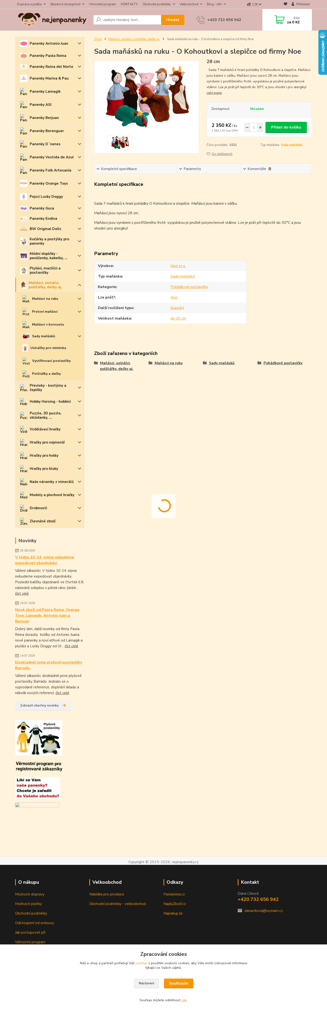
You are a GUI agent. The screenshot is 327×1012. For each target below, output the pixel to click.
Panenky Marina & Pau (49, 78)
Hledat (172, 19)
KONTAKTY (129, 4)
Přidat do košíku (286, 127)
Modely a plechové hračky (52, 495)
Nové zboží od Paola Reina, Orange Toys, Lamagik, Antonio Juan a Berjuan (47, 615)
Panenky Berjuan (44, 117)
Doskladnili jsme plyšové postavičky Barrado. (48, 665)
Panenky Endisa (43, 218)
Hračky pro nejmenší (47, 442)
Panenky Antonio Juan (49, 43)
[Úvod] (52, 19)
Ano (173, 297)
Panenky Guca (42, 208)
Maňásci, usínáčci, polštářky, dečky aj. (45, 284)
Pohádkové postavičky (189, 286)
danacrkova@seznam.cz (263, 910)
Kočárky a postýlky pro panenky (49, 241)
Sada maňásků (292, 145)
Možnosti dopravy (30, 894)
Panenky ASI (40, 104)
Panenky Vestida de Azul (52, 157)
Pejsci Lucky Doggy (46, 196)
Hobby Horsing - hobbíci (50, 401)
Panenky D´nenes (45, 144)
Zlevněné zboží (43, 521)
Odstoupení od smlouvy (34, 923)
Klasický (177, 308)
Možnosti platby (28, 903)
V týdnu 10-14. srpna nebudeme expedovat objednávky (44, 560)
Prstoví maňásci (45, 311)
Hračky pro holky (44, 455)
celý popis (214, 93)
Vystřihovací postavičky (51, 361)
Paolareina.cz (174, 894)
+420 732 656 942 (224, 19)
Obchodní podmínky (157, 4)
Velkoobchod (189, 4)
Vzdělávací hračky (45, 429)
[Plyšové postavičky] (38, 737)
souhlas (141, 963)
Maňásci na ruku (45, 298)
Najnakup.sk (173, 913)
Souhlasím (178, 983)
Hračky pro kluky (44, 468)
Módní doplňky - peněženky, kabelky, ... (49, 255)
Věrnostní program (102, 4)
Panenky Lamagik (45, 91)
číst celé (22, 593)
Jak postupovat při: (30, 932)
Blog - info (214, 4)
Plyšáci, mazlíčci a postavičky (45, 270)
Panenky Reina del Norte (51, 66)
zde (184, 1000)
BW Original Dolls (45, 228)
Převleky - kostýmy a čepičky (48, 387)
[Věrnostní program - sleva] (39, 766)
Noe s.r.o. (178, 265)
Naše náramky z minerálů (52, 481)
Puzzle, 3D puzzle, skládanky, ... (46, 415)
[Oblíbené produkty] (285, 4)
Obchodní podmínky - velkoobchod (117, 903)
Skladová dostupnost (65, 4)
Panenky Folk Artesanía (50, 170)
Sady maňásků (43, 336)
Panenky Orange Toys (49, 183)
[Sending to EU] (37, 806)
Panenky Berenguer (47, 131)
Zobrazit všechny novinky (39, 705)
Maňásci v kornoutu (48, 324)
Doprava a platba (29, 4)
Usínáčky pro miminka (48, 348)
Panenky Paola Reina (48, 55)
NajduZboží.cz (175, 903)
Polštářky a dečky (46, 373)
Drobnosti (38, 508)
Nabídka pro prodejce (106, 894)
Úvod (98, 39)
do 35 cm (178, 318)
